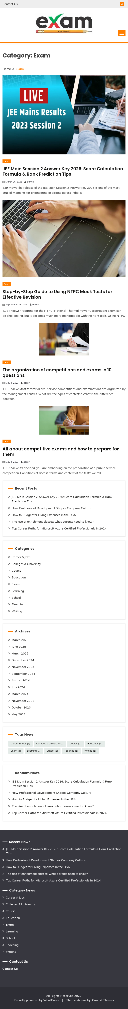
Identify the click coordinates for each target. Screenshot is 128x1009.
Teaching (18, 604)
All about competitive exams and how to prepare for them (60, 451)
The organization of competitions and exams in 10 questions (57, 372)
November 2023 (23, 700)
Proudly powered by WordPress (37, 1000)
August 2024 (21, 680)
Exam (6, 161)
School (16, 597)
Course (16, 570)
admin (30, 181)
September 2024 (23, 673)
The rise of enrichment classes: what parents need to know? (53, 521)
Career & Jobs (21, 557)
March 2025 (20, 653)
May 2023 (19, 714)
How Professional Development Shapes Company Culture (51, 508)
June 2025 (19, 646)
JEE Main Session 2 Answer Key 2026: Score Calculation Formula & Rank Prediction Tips (62, 171)
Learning (18, 591)
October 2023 (21, 707)
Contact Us (10, 4)
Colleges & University (26, 564)
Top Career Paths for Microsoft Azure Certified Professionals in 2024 (59, 528)
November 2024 (23, 667)
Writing (17, 611)
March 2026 (20, 640)
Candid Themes (103, 1000)
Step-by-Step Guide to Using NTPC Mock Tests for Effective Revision (57, 294)
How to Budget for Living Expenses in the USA (44, 515)
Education (19, 577)
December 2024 (23, 660)
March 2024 (20, 694)
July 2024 (18, 687)
